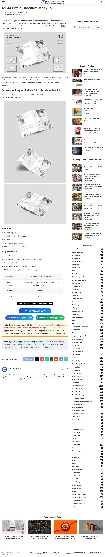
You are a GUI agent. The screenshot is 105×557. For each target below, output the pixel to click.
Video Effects (87, 479)
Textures (87, 460)
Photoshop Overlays (87, 395)
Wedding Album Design (87, 497)
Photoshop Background (87, 389)
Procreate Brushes (87, 429)
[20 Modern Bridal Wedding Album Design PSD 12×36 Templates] (77, 216)
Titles (87, 463)
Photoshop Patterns (87, 398)
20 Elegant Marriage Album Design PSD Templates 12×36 (93, 205)
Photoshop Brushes (87, 392)
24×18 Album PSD (87, 261)
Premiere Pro (87, 417)
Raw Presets (87, 441)
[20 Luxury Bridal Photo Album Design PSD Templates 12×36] (77, 168)
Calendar (87, 295)
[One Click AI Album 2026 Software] (77, 121)
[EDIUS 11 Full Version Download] (77, 112)
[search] (101, 2)
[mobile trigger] (4, 2)
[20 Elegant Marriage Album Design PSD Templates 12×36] (77, 207)
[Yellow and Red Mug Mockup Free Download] (91, 527)
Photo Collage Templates (87, 364)
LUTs (87, 358)
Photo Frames (87, 373)
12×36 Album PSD (87, 255)
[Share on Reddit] (56, 359)
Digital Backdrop (87, 302)
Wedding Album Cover (87, 494)
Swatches (87, 454)
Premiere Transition (87, 420)
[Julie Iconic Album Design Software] (77, 82)
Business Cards (87, 292)
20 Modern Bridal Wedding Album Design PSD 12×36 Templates (92, 215)
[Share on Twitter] (37, 359)
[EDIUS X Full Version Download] (77, 151)
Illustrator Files (87, 342)
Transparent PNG (87, 469)
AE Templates (87, 267)
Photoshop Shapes (87, 404)
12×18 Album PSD (87, 249)
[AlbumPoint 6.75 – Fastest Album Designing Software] (77, 131)
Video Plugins (87, 485)
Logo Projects (87, 354)
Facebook (87, 314)
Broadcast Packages (87, 286)
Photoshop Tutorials (87, 410)
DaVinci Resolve (87, 299)
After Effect (87, 274)
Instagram (87, 345)
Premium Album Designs (87, 423)
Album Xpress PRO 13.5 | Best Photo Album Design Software (93, 100)
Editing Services (87, 308)
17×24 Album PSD (87, 258)
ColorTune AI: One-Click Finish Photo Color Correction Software (93, 71)
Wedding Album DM (87, 501)
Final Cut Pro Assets (87, 317)
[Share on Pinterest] (42, 359)
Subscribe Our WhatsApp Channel (51, 318)
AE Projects (87, 264)
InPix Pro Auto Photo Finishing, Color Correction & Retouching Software (93, 91)
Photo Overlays (87, 376)
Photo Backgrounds (87, 361)
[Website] (65, 369)
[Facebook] (67, 369)
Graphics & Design (88, 76)
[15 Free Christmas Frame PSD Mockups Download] (39, 527)
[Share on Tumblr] (51, 359)
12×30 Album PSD (87, 252)
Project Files (87, 435)
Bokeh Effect (87, 283)
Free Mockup (87, 330)
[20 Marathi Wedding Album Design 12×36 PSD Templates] (77, 187)
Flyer (87, 320)
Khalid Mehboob (14, 368)
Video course (87, 473)
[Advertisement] (87, 47)
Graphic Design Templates (87, 336)
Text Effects (87, 457)
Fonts (87, 323)
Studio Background (87, 451)
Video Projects (87, 488)
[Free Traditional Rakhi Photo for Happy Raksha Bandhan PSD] (65, 527)
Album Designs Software (90, 84)
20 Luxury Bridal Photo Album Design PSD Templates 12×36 (93, 166)
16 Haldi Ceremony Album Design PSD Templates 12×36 (93, 195)
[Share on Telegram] (61, 359)
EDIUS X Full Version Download (93, 148)
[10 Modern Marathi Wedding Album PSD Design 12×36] (77, 236)
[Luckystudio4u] (52, 2)
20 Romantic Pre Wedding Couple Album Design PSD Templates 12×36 (92, 176)
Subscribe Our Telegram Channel (20, 318)
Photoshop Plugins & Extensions (87, 401)
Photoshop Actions (87, 386)
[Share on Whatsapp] (47, 359)
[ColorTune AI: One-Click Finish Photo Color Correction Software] (77, 73)
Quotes (87, 438)
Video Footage (87, 482)
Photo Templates (87, 379)
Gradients (87, 333)
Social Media (87, 445)
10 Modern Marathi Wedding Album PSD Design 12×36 (93, 234)
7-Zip (42, 344)
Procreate (87, 426)
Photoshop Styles (87, 407)
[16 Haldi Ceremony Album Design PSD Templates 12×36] (77, 197)
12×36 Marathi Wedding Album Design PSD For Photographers (91, 225)
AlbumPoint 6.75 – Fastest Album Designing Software (92, 129)
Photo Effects (87, 370)
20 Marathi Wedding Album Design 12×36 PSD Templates (93, 185)
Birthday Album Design (87, 280)
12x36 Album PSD (88, 169)
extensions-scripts (87, 311)
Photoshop (87, 382)
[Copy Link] (66, 359)
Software (86, 113)
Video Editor (87, 476)
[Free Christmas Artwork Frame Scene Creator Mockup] (14, 527)
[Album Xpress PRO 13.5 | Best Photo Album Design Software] (77, 102)
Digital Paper (87, 305)
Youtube (87, 507)
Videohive (87, 491)
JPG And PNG (87, 348)
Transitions (87, 466)
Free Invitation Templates (87, 327)
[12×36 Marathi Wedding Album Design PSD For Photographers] (77, 226)
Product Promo (87, 432)
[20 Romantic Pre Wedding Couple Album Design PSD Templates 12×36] (77, 178)
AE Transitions (87, 271)
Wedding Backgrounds (87, 504)
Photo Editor (87, 95)
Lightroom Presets (87, 351)
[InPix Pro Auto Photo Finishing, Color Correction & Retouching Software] (77, 92)
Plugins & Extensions (87, 414)
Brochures (23, 12)
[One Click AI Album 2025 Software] (77, 141)
